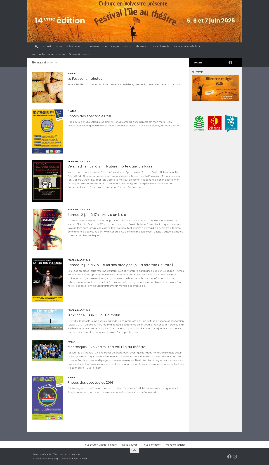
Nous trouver (129, 444)
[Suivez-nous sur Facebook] (230, 62)
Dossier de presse (79, 54)
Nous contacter (151, 444)
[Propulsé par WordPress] (57, 459)
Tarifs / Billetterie (160, 46)
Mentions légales (176, 444)
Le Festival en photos (85, 78)
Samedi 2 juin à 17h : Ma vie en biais (97, 214)
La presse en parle (96, 46)
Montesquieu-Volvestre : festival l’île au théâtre (106, 347)
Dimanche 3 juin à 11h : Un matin (94, 315)
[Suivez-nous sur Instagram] (235, 62)
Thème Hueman (79, 458)
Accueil (47, 46)
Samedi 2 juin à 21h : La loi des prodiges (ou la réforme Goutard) (120, 265)
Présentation (73, 46)
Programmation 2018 (79, 161)
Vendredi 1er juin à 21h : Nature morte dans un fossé (110, 166)
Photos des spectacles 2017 (90, 116)
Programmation (120, 46)
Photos (140, 46)
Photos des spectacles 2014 (90, 382)
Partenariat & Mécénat (187, 46)
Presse (71, 342)
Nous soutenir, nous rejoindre (48, 54)
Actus (59, 46)
